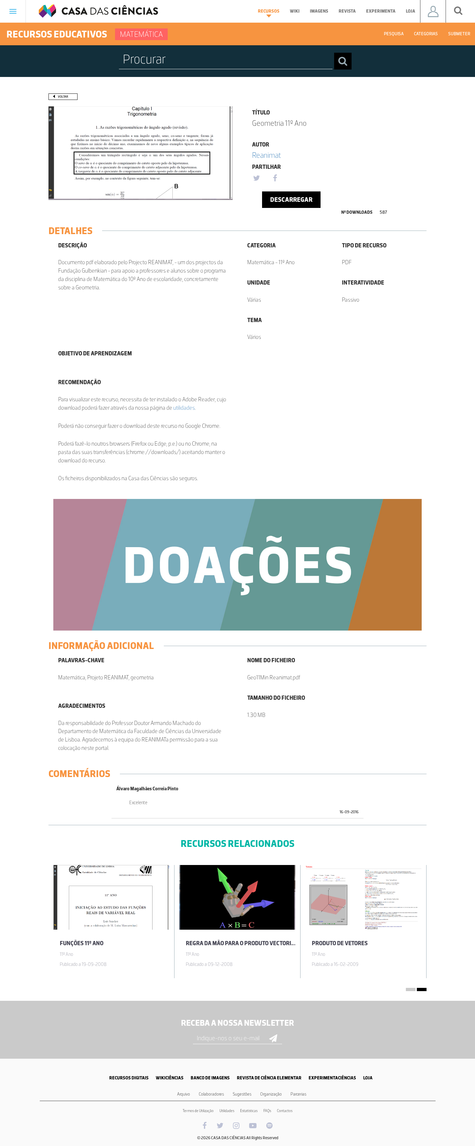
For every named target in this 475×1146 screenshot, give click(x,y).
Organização (271, 1094)
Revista (347, 11)
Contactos (284, 1110)
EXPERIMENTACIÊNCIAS (332, 1078)
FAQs (267, 1110)
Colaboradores (211, 1094)
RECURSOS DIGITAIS (129, 1078)
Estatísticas (249, 1110)
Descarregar (291, 199)
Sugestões (242, 1094)
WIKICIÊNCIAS (170, 1078)
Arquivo (183, 1094)
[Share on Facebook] (275, 178)
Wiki (295, 11)
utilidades (184, 407)
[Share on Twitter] (256, 178)
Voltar (63, 96)
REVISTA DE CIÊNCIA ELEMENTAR (269, 1078)
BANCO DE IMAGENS (210, 1078)
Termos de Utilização (198, 1110)
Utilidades (226, 1110)
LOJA (368, 1078)
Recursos (269, 11)
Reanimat (266, 155)
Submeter (459, 34)
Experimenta (381, 11)
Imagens (319, 11)
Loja (410, 11)
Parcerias (298, 1094)
